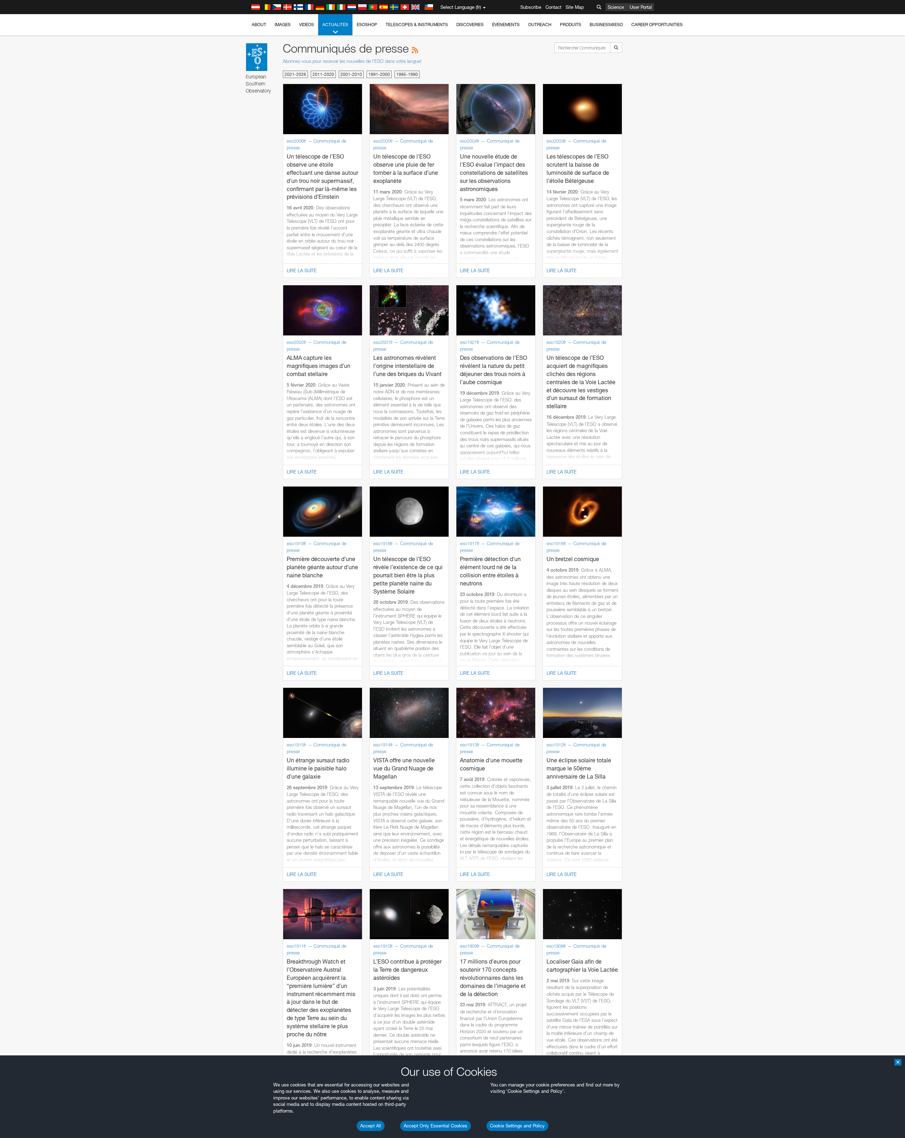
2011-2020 (323, 74)
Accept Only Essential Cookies (435, 1125)
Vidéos (306, 24)
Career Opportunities (657, 24)
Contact (553, 7)
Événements (506, 24)
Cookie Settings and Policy (517, 1125)
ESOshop (367, 24)
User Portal (641, 7)
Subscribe (530, 7)
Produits (570, 24)
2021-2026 (295, 74)
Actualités (335, 24)
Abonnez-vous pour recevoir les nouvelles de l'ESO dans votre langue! (352, 61)
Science (616, 7)
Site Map (575, 7)
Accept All (370, 1125)
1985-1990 (407, 74)
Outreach (539, 24)
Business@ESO (606, 24)
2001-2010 (351, 74)
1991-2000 (379, 74)
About (259, 24)
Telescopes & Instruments (417, 24)
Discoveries (470, 24)
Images (283, 24)
